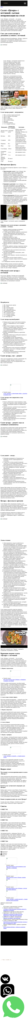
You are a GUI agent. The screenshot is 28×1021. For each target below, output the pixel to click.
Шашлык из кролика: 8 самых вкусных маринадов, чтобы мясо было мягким (13, 915)
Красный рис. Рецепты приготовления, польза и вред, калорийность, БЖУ (15, 922)
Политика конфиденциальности (8, 972)
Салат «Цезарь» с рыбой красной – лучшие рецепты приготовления (16, 900)
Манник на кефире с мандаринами (11, 918)
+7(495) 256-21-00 (9, 1017)
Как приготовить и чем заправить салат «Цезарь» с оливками (16, 867)
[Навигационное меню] (25, 3)
